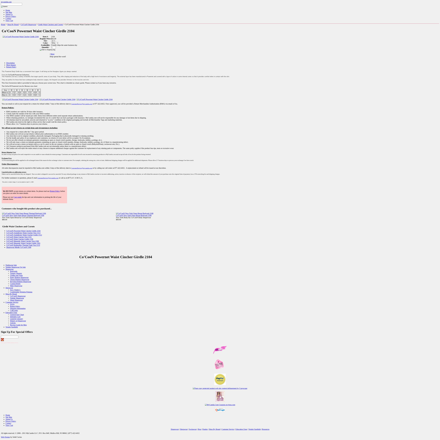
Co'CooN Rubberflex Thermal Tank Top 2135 (23, 245)
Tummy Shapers (16, 273)
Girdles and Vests (16, 275)
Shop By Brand (13, 25)
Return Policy (11, 67)
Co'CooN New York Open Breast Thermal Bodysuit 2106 (23, 215)
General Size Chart (17, 315)
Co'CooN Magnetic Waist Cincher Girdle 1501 (23, 243)
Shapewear (10, 269)
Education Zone (11, 313)
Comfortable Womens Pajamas (21, 292)
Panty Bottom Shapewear (19, 277)
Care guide (18, 197)
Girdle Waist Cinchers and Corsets (50, 25)
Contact (8, 18)
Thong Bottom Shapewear (19, 280)
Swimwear (193, 429)
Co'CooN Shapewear (28, 25)
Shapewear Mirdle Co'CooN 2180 (18, 247)
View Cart (9, 21)
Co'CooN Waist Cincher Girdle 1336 (19, 239)
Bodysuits (13, 271)
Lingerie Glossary (16, 319)
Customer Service (12, 302)
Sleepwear (9, 288)
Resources (265, 429)
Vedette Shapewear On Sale (16, 267)
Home (8, 10)
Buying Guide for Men (18, 325)
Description (10, 63)
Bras (199, 429)
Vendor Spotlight (12, 327)
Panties (205, 429)
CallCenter (14, 310)
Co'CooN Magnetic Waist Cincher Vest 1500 (22, 241)
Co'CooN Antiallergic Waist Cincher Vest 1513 (23, 233)
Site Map (9, 12)
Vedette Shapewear (17, 298)
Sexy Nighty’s (15, 290)
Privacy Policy (11, 16)
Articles (13, 323)
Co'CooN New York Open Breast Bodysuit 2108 (133, 215)
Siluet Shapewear (16, 300)
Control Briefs (15, 284)
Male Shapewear (16, 286)
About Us (9, 14)
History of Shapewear (18, 321)
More (52, 54)
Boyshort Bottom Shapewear (20, 282)
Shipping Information (18, 308)
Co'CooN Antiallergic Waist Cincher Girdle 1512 (24, 235)
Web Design (5, 437)
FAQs (12, 304)
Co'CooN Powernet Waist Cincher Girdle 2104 (23, 231)
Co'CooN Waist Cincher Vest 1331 (19, 237)
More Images (11, 65)
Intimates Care (15, 317)
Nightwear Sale (11, 265)
